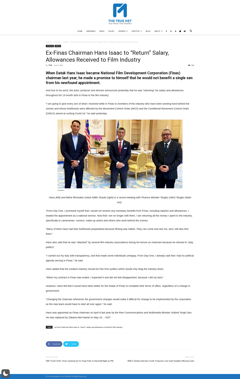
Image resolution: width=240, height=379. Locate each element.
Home (48, 42)
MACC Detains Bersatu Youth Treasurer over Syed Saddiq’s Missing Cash (161, 361)
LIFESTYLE (136, 31)
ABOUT (157, 31)
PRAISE (65, 42)
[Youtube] (185, 31)
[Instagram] (171, 31)
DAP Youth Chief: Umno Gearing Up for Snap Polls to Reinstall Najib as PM (79, 361)
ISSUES (111, 31)
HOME (79, 31)
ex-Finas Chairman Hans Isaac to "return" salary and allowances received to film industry (88, 327)
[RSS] (175, 31)
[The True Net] (120, 14)
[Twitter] (180, 31)
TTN (50, 65)
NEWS (101, 31)
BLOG (148, 31)
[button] (191, 31)
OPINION (121, 31)
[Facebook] (166, 31)
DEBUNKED (91, 31)
